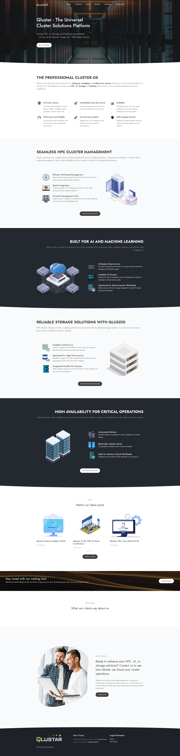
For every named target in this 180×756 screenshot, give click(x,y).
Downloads (120, 4)
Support (108, 4)
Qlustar (78, 4)
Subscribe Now (166, 581)
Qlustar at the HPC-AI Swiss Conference (86, 542)
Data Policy (113, 742)
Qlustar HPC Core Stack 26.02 (124, 541)
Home (69, 4)
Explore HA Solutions (90, 471)
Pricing (97, 4)
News (88, 4)
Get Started (45, 45)
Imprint (112, 739)
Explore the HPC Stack (90, 214)
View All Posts (90, 557)
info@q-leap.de (93, 742)
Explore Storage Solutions (90, 384)
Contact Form (101, 739)
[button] (88, 551)
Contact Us (102, 695)
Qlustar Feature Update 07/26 (51, 541)
